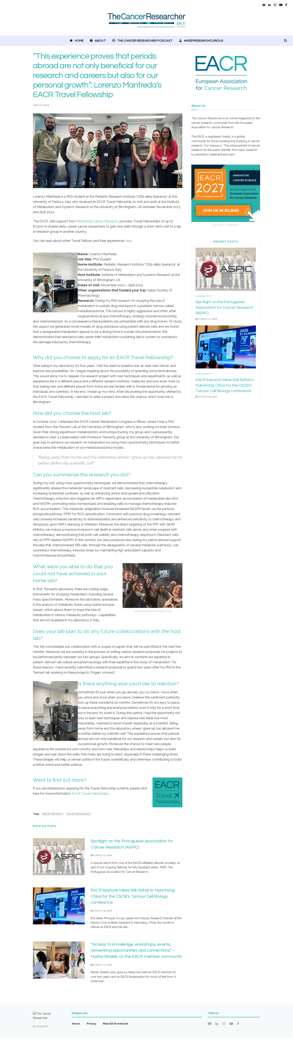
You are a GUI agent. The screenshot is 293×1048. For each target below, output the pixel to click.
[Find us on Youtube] (280, 5)
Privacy (91, 1023)
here (128, 241)
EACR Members (53, 814)
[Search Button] (285, 41)
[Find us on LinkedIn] (269, 5)
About (100, 40)
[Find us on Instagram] (275, 5)
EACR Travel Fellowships (90, 793)
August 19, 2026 (102, 910)
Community (204, 296)
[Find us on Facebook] (286, 5)
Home (79, 40)
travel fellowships (78, 814)
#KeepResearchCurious (203, 40)
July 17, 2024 (41, 105)
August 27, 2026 (102, 855)
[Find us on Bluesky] (264, 5)
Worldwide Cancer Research (97, 221)
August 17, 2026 (102, 965)
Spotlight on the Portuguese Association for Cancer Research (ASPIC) (224, 307)
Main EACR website (115, 1023)
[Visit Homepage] (146, 23)
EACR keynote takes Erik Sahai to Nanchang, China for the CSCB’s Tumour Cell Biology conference (133, 896)
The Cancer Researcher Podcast (145, 40)
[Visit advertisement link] (225, 193)
